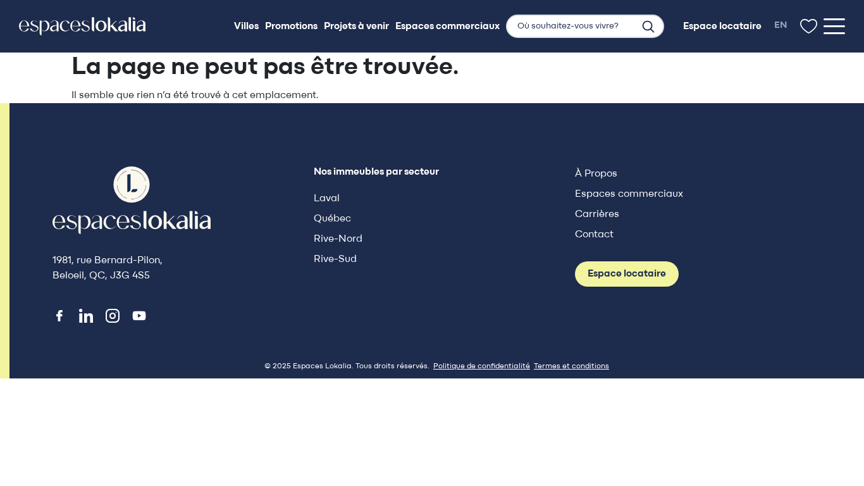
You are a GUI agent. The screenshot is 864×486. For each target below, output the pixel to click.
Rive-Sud (335, 259)
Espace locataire (627, 274)
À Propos (596, 174)
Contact (594, 235)
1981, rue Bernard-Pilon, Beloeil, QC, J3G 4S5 (107, 268)
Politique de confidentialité (481, 366)
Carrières (597, 214)
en (780, 25)
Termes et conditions (571, 366)
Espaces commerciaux (629, 194)
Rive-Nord (338, 239)
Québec (332, 219)
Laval (327, 199)
